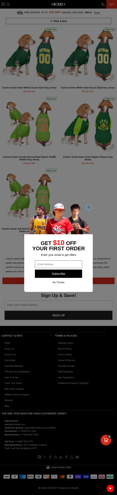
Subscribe (58, 273)
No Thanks (58, 282)
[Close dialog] (88, 207)
